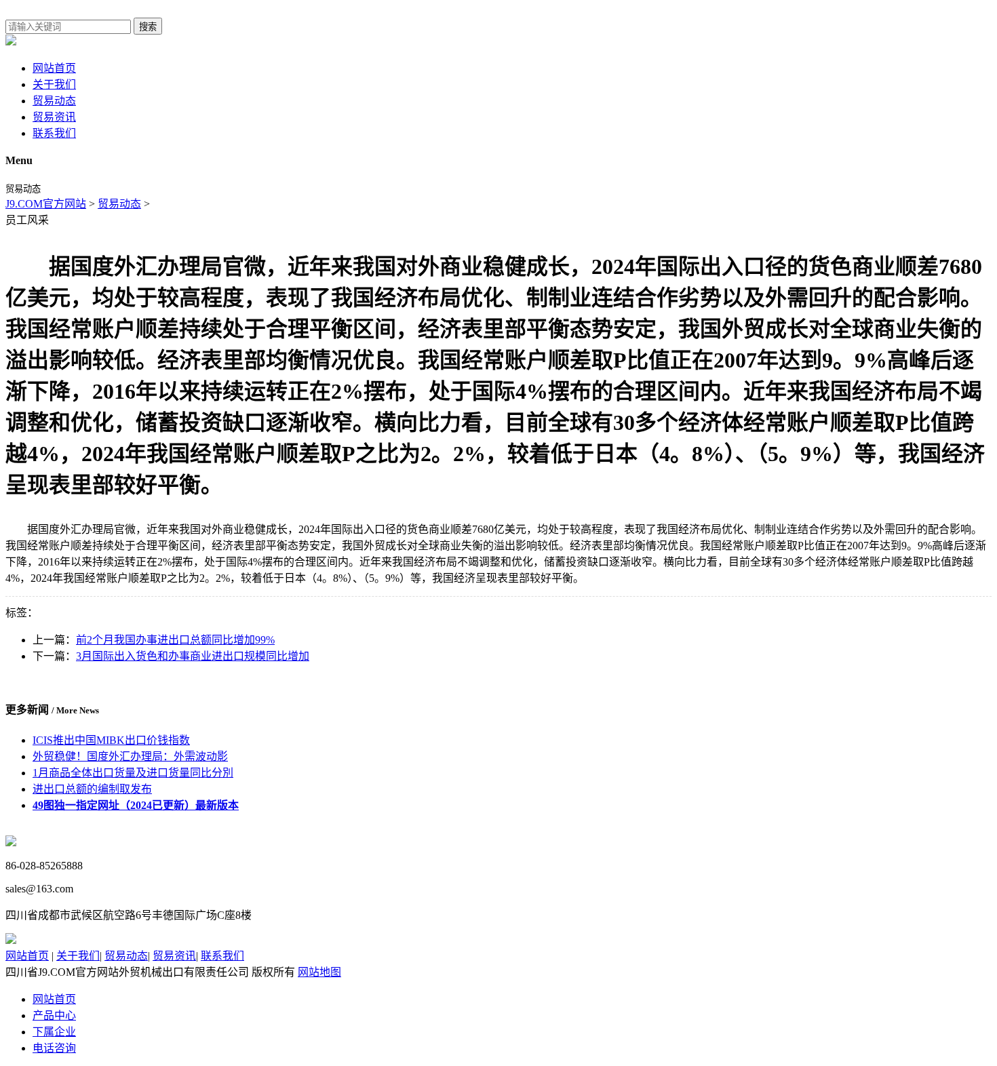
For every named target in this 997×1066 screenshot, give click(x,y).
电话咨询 (54, 1048)
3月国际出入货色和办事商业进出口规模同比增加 (192, 656)
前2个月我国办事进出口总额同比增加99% (175, 640)
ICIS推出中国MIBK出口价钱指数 (111, 740)
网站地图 (319, 972)
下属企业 (54, 1032)
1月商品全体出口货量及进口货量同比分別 (133, 772)
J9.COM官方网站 (45, 204)
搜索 (148, 27)
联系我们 (54, 133)
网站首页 (54, 68)
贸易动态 (54, 100)
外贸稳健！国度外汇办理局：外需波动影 (130, 756)
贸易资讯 (54, 117)
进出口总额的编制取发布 (92, 789)
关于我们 (54, 84)
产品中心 (54, 1015)
